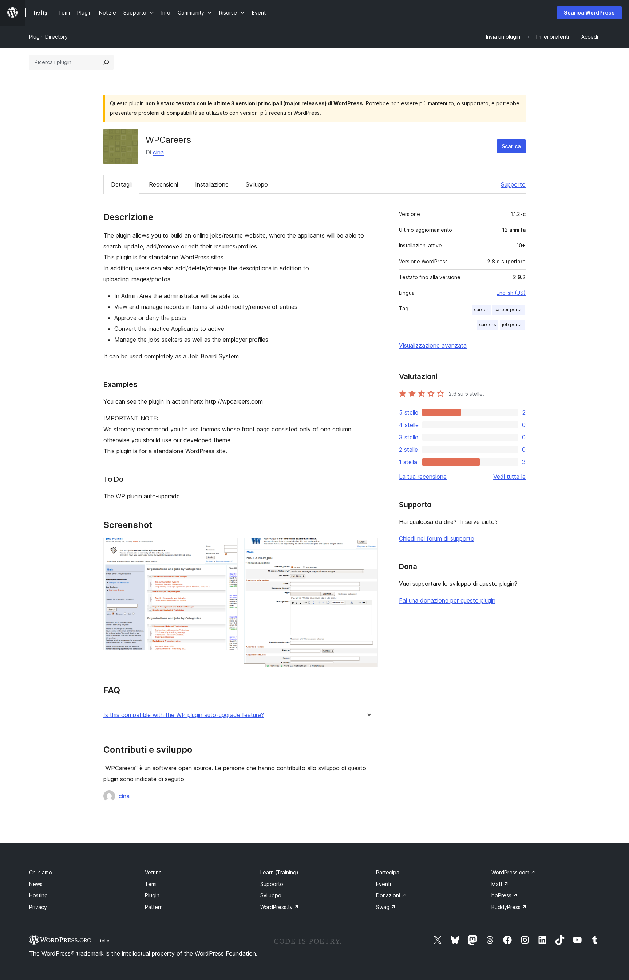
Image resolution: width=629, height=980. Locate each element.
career (481, 309)
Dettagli (121, 184)
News (36, 884)
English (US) (511, 293)
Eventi (383, 884)
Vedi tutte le (509, 476)
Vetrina (153, 872)
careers (487, 324)
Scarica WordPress (589, 12)
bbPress (504, 895)
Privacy (38, 907)
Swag (386, 907)
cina (158, 152)
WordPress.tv (279, 907)
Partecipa (387, 872)
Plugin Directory (48, 37)
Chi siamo (40, 872)
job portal (512, 324)
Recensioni (163, 184)
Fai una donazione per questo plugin (447, 600)
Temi (151, 884)
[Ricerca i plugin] (106, 62)
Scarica (511, 146)
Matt (500, 884)
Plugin (152, 895)
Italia (104, 941)
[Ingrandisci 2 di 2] (368, 547)
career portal (508, 309)
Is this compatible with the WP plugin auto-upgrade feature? (183, 715)
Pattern (154, 907)
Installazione (212, 184)
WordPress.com (513, 872)
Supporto (513, 184)
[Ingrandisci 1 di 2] (228, 547)
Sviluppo (257, 184)
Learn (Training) (279, 872)
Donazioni (391, 895)
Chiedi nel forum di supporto (436, 538)
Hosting (38, 895)
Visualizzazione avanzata (433, 345)
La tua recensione (423, 476)
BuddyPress (509, 907)
